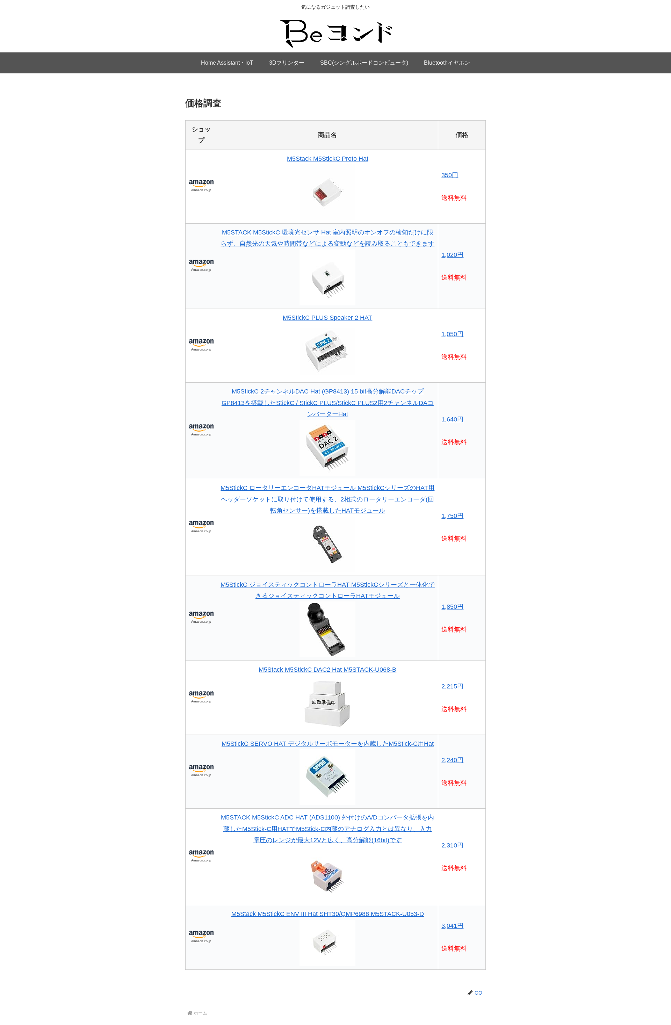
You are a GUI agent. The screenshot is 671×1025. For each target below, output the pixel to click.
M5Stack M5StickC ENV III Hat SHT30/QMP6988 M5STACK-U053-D (327, 913)
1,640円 (452, 419)
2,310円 (452, 845)
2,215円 (452, 686)
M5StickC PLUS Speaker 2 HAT (327, 317)
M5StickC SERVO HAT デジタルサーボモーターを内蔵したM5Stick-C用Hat (328, 743)
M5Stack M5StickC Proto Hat (327, 158)
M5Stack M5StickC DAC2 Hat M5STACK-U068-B (327, 669)
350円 (449, 175)
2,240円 (452, 760)
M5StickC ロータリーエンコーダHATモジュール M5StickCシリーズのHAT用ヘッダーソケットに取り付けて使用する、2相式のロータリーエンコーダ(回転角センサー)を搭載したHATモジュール (327, 499)
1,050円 (452, 334)
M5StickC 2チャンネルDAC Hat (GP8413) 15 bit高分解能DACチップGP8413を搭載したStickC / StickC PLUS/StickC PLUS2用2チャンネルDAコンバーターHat (328, 403)
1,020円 (452, 254)
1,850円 (452, 606)
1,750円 (452, 515)
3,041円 (452, 925)
